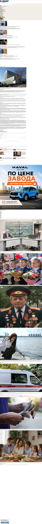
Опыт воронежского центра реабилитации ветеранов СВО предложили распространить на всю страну (32, 393)
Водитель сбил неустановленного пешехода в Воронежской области (22, 361)
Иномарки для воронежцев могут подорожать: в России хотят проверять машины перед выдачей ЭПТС (9, 429)
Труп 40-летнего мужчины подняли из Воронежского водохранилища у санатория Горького (8, 392)
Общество (1, 66)
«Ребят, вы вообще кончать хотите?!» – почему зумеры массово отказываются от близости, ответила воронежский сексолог (12, 46)
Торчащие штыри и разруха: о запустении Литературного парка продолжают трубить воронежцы (9, 28)
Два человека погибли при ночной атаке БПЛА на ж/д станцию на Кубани (7, 395)
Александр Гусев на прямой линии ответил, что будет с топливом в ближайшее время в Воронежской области (9, 251)
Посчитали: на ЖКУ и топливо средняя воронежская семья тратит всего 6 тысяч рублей (25, 429)
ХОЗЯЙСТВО (1, 15)
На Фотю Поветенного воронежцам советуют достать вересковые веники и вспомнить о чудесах (21, 395)
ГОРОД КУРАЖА (1, 7)
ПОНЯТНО (5, 522)
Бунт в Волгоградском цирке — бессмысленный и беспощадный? (6, 363)
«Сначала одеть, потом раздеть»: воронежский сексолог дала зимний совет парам (8, 47)
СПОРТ (0, 14)
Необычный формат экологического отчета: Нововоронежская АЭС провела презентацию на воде (9, 360)
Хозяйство (1, 38)
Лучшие (3, 137)
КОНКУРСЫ (1, 8)
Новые (0, 137)
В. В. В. (1, 57)
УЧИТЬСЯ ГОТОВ (3, 17)
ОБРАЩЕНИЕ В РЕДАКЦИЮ (3, 11)
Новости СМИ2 (1, 160)
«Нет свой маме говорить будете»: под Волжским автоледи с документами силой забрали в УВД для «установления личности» (11, 393)
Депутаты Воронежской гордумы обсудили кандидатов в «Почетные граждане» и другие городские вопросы (22, 363)
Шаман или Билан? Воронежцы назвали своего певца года (6, 37)
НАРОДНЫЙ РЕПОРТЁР (2, 10)
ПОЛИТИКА (1, 12)
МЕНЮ (0, 5)
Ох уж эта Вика (1, 29)
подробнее (5, 210)
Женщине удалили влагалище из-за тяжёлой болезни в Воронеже (23, 360)
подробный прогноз (2, 210)
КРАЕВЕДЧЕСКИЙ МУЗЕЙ (2, 9)
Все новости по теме (2, 27)
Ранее (5, 137)
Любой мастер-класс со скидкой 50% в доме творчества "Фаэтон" (6, 55)
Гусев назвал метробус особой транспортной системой (12, 361)
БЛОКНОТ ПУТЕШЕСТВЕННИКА (3, 6)
